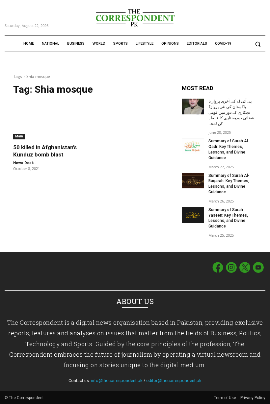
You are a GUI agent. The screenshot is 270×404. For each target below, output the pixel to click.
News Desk (23, 163)
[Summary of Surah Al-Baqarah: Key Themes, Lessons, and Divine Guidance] (193, 181)
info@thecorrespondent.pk (117, 380)
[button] (257, 44)
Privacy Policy (252, 397)
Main (19, 136)
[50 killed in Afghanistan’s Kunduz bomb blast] (50, 120)
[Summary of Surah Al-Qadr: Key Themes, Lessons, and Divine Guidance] (193, 146)
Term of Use (225, 397)
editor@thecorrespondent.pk (174, 380)
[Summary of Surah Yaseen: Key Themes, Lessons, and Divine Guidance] (193, 215)
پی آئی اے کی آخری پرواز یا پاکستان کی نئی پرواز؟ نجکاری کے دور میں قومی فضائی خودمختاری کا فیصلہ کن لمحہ (231, 112)
